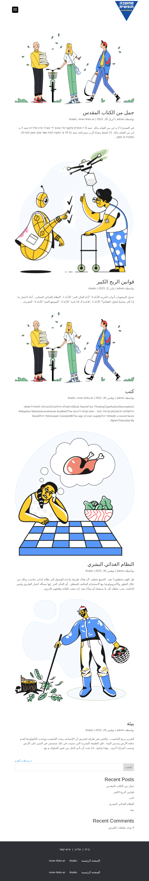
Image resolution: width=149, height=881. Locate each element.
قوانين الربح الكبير (115, 282)
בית (87, 849)
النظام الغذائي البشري (110, 564)
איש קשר (65, 849)
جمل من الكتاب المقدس (108, 112)
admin (120, 119)
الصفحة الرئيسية (90, 860)
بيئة (130, 723)
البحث (128, 767)
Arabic (73, 119)
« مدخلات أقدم (23, 760)
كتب (129, 391)
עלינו (78, 849)
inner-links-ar (86, 119)
